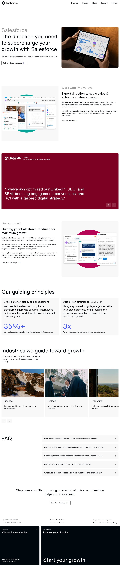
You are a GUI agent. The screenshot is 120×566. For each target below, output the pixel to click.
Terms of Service (99, 523)
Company (104, 3)
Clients (94, 3)
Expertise (109, 520)
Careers (101, 520)
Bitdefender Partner (57, 520)
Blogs (95, 520)
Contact (114, 3)
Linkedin (53, 523)
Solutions (85, 3)
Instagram (60, 523)
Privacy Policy (112, 523)
